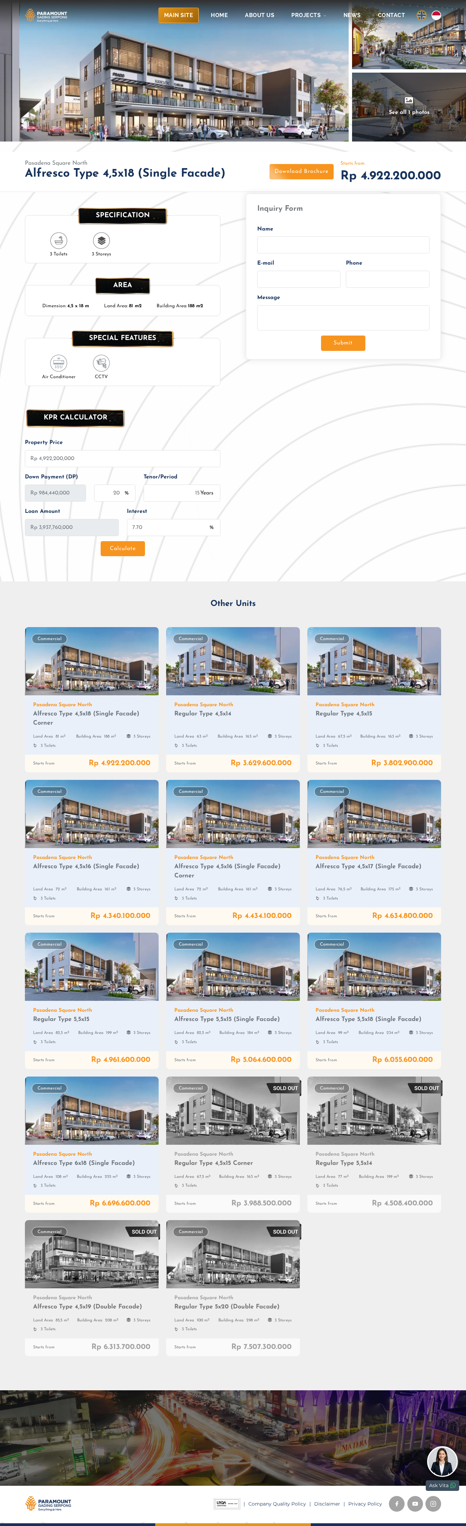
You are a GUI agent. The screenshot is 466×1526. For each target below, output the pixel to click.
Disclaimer (327, 1504)
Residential (146, 1433)
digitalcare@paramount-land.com (286, 1473)
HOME (219, 15)
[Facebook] (397, 1504)
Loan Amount (42, 511)
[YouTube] (415, 1504)
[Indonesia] (436, 15)
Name (265, 229)
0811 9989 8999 (263, 1452)
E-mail (265, 263)
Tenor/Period (160, 477)
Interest (137, 511)
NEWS (352, 15)
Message (268, 298)
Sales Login (53, 1450)
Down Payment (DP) (51, 477)
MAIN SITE (178, 15)
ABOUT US (259, 15)
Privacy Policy (365, 1504)
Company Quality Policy (277, 1504)
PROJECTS (306, 15)
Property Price (44, 442)
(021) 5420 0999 (265, 1463)
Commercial (147, 1443)
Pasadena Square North (56, 163)
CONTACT (391, 15)
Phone (354, 263)
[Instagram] (433, 1504)
